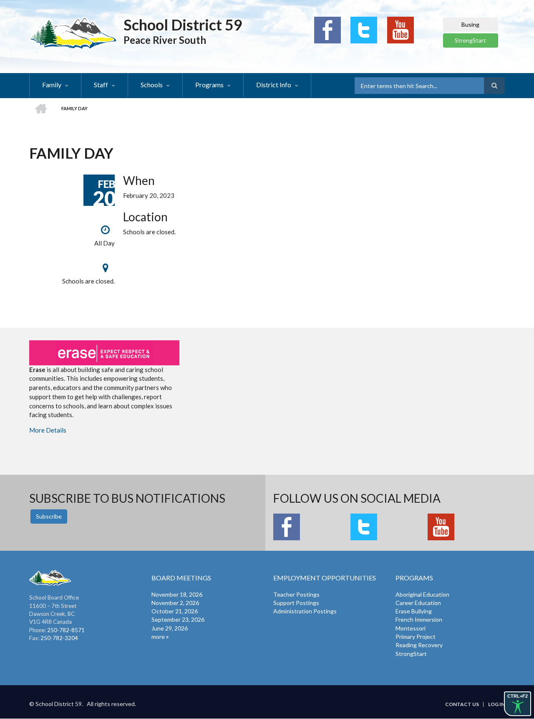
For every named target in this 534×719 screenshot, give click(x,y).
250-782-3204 (59, 638)
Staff (101, 85)
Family (51, 85)
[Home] (73, 32)
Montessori (410, 628)
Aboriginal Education (422, 594)
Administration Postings (305, 611)
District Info (273, 85)
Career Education (418, 602)
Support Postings (296, 602)
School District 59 (182, 24)
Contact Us (462, 704)
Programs (209, 85)
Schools (152, 85)
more (158, 636)
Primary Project (415, 636)
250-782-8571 (66, 630)
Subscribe (49, 516)
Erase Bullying (413, 611)
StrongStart (470, 40)
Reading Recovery (419, 644)
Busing (470, 24)
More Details (47, 430)
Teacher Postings (296, 594)
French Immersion (418, 619)
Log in (496, 704)
